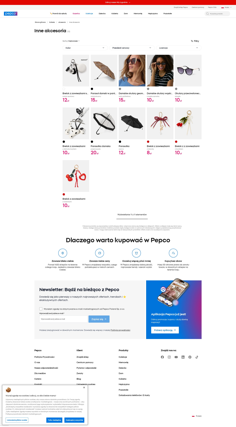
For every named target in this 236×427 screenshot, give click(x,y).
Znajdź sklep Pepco (181, 7)
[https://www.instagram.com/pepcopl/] (170, 357)
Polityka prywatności (120, 330)
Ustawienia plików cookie (17, 420)
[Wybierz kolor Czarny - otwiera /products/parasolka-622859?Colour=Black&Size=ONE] (120, 141)
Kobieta (52, 22)
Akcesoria (62, 22)
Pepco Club (212, 7)
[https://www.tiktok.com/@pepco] (197, 357)
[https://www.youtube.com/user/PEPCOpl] (177, 357)
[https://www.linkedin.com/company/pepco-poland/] (183, 357)
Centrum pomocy (198, 7)
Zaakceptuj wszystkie (74, 420)
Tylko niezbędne (54, 420)
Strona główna (40, 22)
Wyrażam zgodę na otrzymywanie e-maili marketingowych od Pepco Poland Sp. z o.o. (84, 309)
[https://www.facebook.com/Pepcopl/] (163, 357)
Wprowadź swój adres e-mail (51, 313)
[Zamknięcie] (84, 387)
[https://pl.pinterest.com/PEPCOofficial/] (190, 357)
